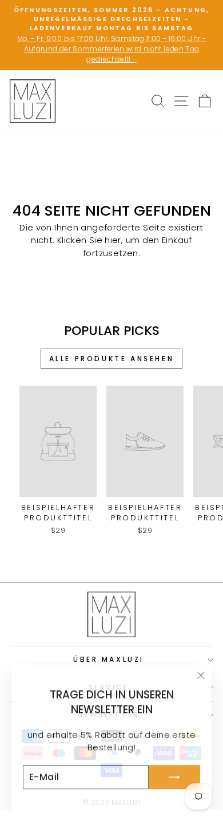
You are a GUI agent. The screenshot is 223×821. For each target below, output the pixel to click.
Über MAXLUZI (108, 659)
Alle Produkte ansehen (111, 358)
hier (113, 240)
